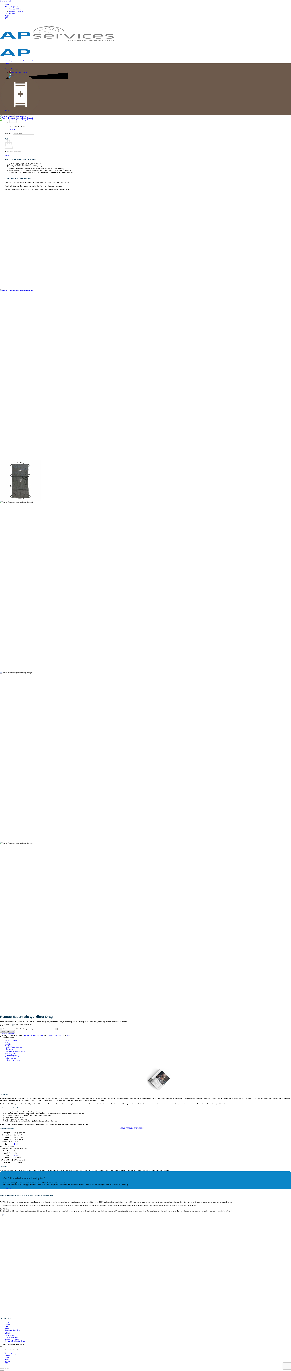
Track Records (10, 13)
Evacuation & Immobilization (25, 61)
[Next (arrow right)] (3, 1370)
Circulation (8, 1046)
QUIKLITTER (72, 1035)
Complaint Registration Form (15, 1341)
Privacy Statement (11, 1337)
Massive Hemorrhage (19, 72)
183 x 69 (17, 1155)
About (7, 4)
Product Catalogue (11, 69)
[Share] (5, 1368)
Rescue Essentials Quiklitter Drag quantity (18, 1029)
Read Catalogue (15, 10)
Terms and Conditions (12, 1330)
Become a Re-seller (16, 12)
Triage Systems (10, 1059)
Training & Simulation (12, 1060)
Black (16, 1144)
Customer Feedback (12, 1339)
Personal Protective (12, 1055)
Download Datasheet (7, 1033)
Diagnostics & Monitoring (13, 1057)
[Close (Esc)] (8, 1368)
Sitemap (7, 1328)
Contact (7, 19)
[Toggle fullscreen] (3, 1368)
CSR (6, 17)
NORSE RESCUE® (11, 6)
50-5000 (51, 1035)
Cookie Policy (9, 1335)
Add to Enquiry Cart (7, 1031)
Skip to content (5, 1)
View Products (14, 8)
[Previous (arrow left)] (1, 1370)
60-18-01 (58, 1035)
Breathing (8, 1044)
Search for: (9, 1350)
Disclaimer (8, 1334)
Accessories (9, 1049)
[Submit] (5, 1352)
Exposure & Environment (13, 1048)
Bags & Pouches (10, 1053)
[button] (7, 63)
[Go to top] (1, 1346)
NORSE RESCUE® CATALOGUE (131, 1128)
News (7, 15)
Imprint (7, 1332)
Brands (7, 1356)
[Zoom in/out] (1, 1368)
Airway (7, 1042)
